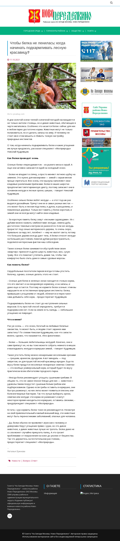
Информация (50, 493)
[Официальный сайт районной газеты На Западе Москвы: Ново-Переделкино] (60, 16)
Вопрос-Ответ (30, 461)
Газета (90, 31)
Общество (76, 31)
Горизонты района (55, 31)
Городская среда (32, 31)
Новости (16, 461)
